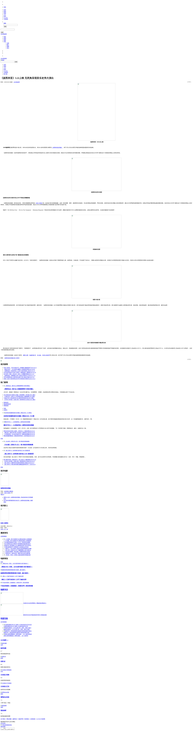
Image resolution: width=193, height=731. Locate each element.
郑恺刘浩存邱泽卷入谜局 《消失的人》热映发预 (19, 431)
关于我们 (3, 719)
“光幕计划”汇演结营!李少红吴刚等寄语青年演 (19, 398)
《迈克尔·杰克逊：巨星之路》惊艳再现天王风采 (19, 399)
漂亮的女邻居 (5, 697)
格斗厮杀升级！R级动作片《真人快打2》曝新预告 (20, 459)
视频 (5, 13)
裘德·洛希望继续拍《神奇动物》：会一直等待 (16, 635)
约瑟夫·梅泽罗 (46, 355)
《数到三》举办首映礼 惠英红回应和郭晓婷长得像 (18, 548)
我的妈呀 (3, 710)
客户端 (5, 74)
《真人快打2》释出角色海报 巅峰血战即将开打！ (19, 464)
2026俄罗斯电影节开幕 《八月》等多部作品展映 (17, 542)
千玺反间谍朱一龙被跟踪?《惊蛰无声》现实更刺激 (17, 586)
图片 (8, 44)
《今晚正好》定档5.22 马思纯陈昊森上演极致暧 (19, 396)
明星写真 (4, 618)
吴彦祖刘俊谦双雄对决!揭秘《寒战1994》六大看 (19, 416)
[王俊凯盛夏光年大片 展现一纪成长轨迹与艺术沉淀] (18, 624)
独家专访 (4, 589)
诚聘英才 (15, 719)
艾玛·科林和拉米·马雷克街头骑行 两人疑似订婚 (19, 377)
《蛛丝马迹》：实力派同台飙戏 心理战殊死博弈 (19, 369)
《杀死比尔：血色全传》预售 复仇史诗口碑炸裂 (17, 553)
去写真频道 (4, 622)
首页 (5, 9)
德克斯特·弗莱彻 (8, 491)
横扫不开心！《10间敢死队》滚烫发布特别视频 (19, 425)
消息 (5, 7)
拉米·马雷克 (39, 203)
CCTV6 (6, 17)
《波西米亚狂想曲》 (57, 147)
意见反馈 (3, 723)
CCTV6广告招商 (40, 719)
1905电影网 (4, 34)
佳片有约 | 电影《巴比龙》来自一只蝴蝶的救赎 (19, 374)
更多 (5, 41)
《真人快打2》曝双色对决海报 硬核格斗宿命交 (19, 462)
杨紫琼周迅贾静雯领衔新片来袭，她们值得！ (15, 573)
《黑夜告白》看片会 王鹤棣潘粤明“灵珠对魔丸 (18, 389)
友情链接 (32, 719)
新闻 (5, 11)
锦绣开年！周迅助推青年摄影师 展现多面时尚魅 (16, 632)
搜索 (5, 23)
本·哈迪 (39, 355)
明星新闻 (6, 405)
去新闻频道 (4, 536)
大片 (5, 14)
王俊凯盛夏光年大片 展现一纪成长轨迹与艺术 (16, 626)
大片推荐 (4, 640)
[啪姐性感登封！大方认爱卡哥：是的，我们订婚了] (17, 627)
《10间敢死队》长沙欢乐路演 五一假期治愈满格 (19, 434)
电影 (5, 36)
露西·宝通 (25, 355)
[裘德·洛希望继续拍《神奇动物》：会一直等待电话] (18, 634)
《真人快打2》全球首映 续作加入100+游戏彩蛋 (19, 454)
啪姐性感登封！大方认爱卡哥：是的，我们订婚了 (17, 629)
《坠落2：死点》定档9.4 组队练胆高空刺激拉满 (17, 555)
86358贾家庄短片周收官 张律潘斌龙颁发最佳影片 (18, 543)
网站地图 (9, 719)
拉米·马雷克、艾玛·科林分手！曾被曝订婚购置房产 (20, 367)
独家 (5, 40)
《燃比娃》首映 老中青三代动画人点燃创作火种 (19, 432)
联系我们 (26, 719)
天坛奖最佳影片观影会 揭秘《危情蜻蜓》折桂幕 (19, 395)
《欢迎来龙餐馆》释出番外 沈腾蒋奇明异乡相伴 (17, 551)
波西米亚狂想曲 (9, 358)
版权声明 (20, 719)
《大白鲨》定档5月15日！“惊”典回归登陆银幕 (18, 444)
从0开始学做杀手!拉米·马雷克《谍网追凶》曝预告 (20, 372)
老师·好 (3, 661)
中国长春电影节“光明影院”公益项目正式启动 (16, 547)
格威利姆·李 (32, 355)
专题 (8, 43)
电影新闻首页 (7, 404)
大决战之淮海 (5, 674)
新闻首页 (6, 402)
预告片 (2, 494)
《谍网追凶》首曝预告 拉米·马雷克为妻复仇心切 (19, 375)
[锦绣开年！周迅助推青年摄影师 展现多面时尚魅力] (18, 631)
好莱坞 (5, 410)
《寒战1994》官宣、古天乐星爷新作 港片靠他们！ (17, 567)
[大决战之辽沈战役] (6, 683)
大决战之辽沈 (5, 686)
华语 (5, 408)
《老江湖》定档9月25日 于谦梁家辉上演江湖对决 (18, 550)
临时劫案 (3, 648)
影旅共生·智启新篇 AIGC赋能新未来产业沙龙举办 (18, 545)
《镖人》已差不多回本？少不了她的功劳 (13, 579)
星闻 (5, 38)
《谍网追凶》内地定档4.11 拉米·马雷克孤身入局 (19, 370)
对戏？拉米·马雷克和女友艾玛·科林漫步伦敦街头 (19, 378)
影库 (5, 16)
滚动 (8, 48)
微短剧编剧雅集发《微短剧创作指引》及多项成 (19, 435)
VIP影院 (6, 19)
